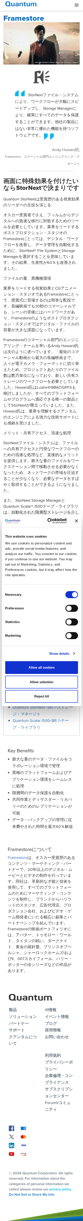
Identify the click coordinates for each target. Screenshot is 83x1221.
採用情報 (53, 1030)
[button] (76, 5)
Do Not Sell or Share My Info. (32, 1194)
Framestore (17, 857)
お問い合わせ (57, 1037)
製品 (13, 1009)
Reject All (41, 696)
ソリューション (23, 1016)
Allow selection (41, 682)
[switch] (71, 608)
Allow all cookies (42, 667)
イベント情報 (57, 1016)
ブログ (51, 1023)
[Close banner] (76, 520)
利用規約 (53, 1055)
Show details (59, 653)
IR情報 (50, 1009)
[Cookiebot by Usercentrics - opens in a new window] (49, 521)
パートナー (19, 1023)
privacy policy (60, 1189)
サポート (17, 1030)
